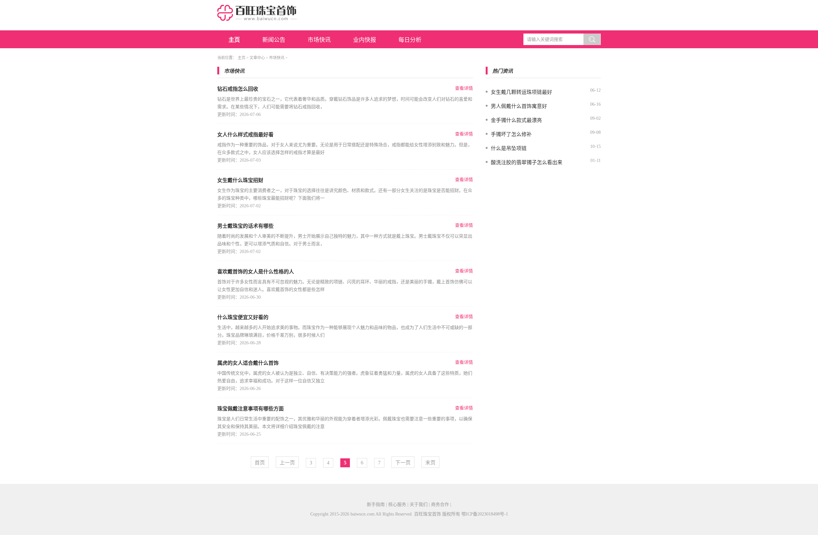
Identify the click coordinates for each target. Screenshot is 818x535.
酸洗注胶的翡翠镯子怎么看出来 (526, 162)
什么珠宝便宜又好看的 (242, 317)
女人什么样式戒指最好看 (245, 134)
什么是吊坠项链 (509, 148)
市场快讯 (319, 40)
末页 (430, 462)
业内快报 (364, 40)
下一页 (403, 462)
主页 (234, 40)
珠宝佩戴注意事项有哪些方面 (250, 408)
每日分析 (409, 40)
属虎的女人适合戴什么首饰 (248, 363)
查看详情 (464, 88)
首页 (260, 462)
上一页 (287, 462)
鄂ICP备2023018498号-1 (484, 514)
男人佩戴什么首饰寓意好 (519, 106)
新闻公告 (273, 40)
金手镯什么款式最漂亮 (516, 120)
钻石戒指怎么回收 (237, 89)
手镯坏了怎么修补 (511, 134)
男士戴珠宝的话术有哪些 (245, 226)
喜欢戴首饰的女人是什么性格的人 (255, 271)
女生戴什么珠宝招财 (240, 180)
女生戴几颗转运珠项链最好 (521, 92)
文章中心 (257, 58)
